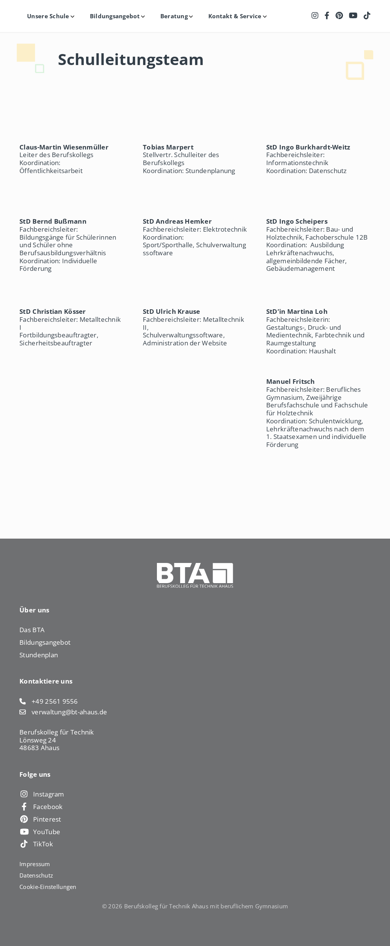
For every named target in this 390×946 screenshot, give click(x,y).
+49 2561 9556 (55, 702)
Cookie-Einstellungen (47, 886)
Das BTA (32, 629)
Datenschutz (36, 875)
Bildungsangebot (44, 642)
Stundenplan (38, 654)
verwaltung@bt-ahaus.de (69, 712)
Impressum (34, 864)
